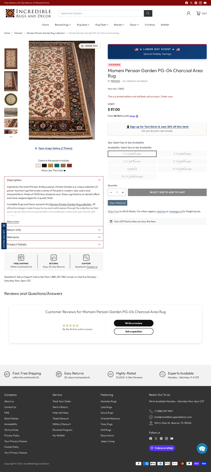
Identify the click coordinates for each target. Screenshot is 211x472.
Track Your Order (62, 401)
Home (7, 33)
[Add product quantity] (123, 192)
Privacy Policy (11, 435)
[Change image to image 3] (10, 99)
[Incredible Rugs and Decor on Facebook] (186, 3)
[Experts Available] (162, 374)
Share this (91, 46)
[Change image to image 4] (10, 112)
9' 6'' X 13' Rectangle (132, 176)
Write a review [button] (133, 323)
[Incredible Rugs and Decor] (28, 13)
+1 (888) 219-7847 (163, 411)
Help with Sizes (60, 412)
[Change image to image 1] (10, 58)
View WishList (117, 203)
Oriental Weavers (110, 418)
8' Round (132, 169)
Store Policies (11, 418)
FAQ (6, 412)
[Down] (10, 137)
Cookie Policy (11, 446)
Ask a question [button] (133, 331)
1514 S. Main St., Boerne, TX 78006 (172, 422)
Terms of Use (11, 429)
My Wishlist (59, 435)
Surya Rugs (107, 412)
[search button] (148, 13)
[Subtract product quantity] (111, 192)
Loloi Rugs (106, 407)
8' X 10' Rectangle (182, 169)
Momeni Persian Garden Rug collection (46, 33)
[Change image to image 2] (10, 81)
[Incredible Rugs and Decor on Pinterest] (195, 3)
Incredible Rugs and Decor (36, 463)
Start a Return (60, 407)
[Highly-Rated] (110, 374)
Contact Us (10, 407)
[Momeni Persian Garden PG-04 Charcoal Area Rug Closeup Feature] (62, 90)
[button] (202, 448)
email (70, 276)
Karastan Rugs (109, 401)
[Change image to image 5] (10, 123)
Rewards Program (62, 429)
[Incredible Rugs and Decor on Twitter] (191, 3)
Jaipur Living (108, 441)
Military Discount (62, 424)
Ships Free (113, 211)
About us (9, 401)
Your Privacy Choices (15, 441)
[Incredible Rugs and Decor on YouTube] (205, 3)
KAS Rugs (106, 429)
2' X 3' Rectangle (132, 153)
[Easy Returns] (59, 374)
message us (175, 211)
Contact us (92, 266)
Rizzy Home (107, 435)
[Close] (4, 225)
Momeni (18, 33)
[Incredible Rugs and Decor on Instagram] (200, 3)
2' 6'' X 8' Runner (132, 161)
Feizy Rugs (106, 424)
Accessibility (10, 424)
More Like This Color (54, 170)
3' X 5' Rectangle (182, 153)
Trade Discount (61, 418)
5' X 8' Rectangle (182, 161)
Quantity (112, 185)
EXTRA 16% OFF (4, 238)
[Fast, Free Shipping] (7, 374)
